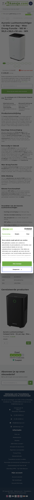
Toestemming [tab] (6, 234)
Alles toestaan (17, 263)
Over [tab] (27, 234)
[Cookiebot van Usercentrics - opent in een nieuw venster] (24, 229)
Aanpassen (16, 269)
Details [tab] (17, 234)
